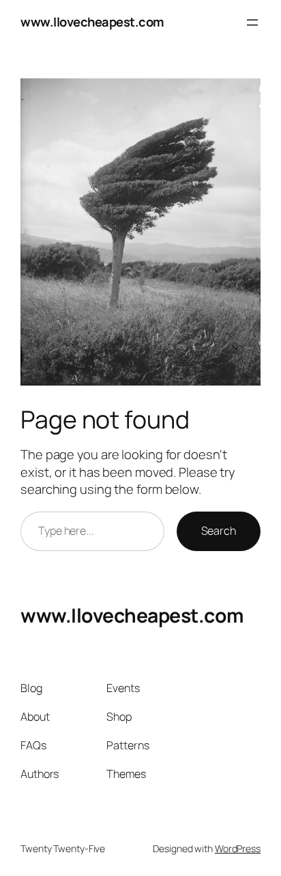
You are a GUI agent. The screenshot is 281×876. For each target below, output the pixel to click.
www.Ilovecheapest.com (92, 22)
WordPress (238, 848)
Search (218, 530)
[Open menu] (252, 22)
